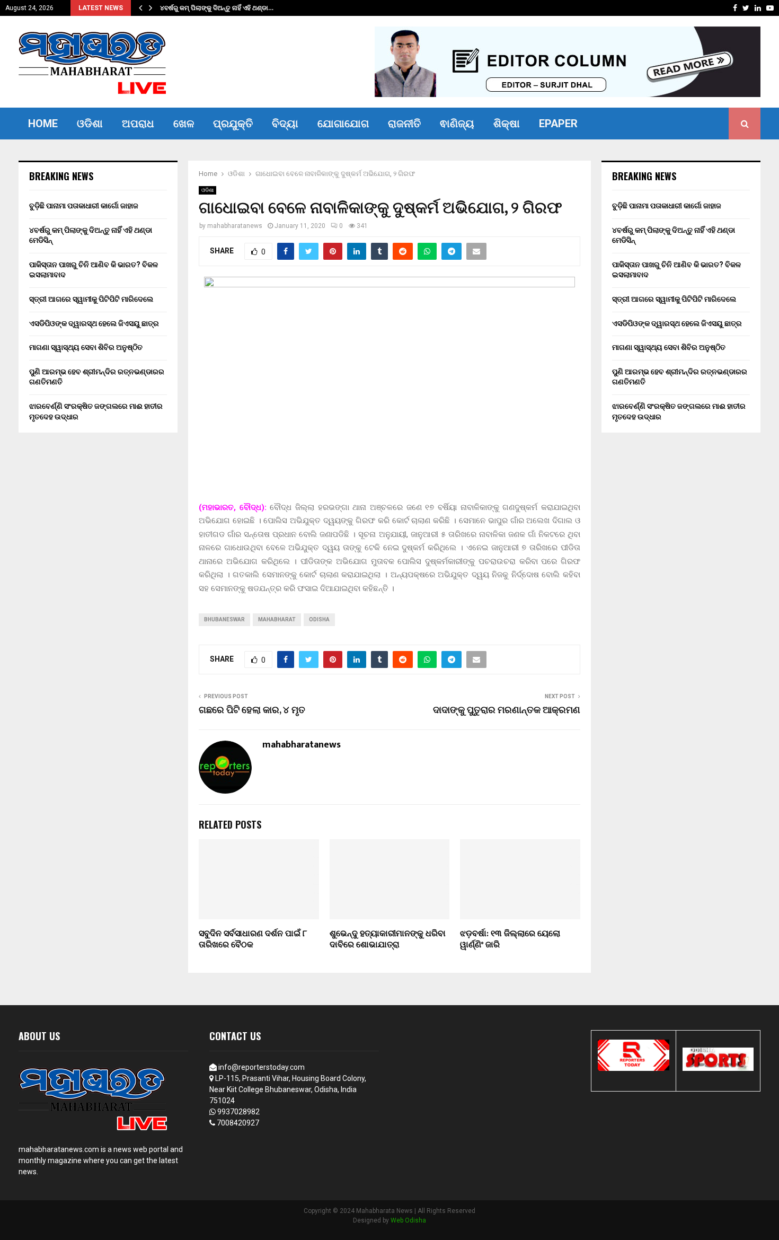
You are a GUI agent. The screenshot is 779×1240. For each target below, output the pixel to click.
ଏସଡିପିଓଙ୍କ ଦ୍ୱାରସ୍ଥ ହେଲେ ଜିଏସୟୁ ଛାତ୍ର (94, 323)
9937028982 (238, 1111)
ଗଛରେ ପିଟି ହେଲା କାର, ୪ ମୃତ (252, 710)
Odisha (319, 619)
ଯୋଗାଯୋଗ (343, 123)
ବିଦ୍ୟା (285, 123)
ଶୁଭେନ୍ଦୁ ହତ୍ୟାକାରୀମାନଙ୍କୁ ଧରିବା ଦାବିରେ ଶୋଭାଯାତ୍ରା (388, 939)
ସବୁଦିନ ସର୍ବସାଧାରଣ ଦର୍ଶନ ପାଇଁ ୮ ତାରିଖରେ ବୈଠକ (253, 939)
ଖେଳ (183, 123)
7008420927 (238, 1123)
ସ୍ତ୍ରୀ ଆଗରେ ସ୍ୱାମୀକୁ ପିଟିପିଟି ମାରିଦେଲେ (91, 299)
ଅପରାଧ (138, 123)
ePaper (558, 123)
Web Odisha (408, 1220)
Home (43, 123)
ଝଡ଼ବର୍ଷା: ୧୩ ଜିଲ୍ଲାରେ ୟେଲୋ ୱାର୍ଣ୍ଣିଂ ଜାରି (510, 939)
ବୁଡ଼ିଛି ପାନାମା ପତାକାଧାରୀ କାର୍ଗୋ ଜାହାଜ (83, 205)
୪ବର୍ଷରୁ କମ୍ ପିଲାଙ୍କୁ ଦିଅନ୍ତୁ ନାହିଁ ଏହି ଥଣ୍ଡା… (223, 8)
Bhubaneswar (224, 619)
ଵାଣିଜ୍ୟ (457, 123)
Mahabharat (277, 619)
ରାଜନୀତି (404, 123)
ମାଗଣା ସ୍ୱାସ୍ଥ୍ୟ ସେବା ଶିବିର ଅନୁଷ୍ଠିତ (86, 347)
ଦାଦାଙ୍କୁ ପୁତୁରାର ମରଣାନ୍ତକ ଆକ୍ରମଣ (506, 710)
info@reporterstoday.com (261, 1067)
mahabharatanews (234, 226)
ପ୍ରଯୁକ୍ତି (233, 123)
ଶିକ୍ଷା (506, 123)
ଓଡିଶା (90, 123)
